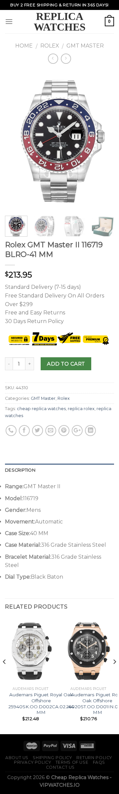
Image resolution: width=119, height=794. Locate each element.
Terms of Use (72, 762)
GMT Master (85, 46)
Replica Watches (60, 21)
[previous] (15, 140)
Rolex (49, 46)
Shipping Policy (52, 757)
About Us (16, 757)
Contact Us (60, 767)
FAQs (99, 762)
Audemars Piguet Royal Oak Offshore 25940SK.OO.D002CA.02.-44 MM (41, 703)
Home (24, 46)
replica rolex (81, 408)
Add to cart (66, 364)
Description (20, 470)
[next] (103, 140)
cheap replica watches (41, 408)
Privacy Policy (32, 762)
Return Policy (94, 757)
